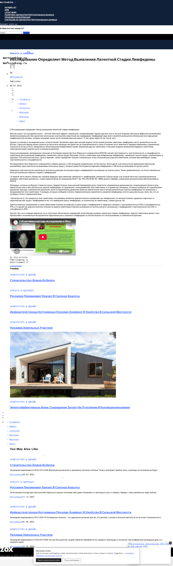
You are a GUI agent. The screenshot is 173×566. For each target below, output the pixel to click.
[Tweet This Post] (89, 92)
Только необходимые (71, 560)
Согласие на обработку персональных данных (31, 20)
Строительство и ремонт (23, 85)
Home (7, 10)
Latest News (10, 12)
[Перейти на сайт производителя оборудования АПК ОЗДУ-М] (149, 553)
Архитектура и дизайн (21, 62)
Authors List (10, 7)
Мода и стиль (16, 74)
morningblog (16, 77)
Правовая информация (17, 17)
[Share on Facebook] (89, 90)
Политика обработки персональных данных (29, 15)
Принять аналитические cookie (49, 560)
